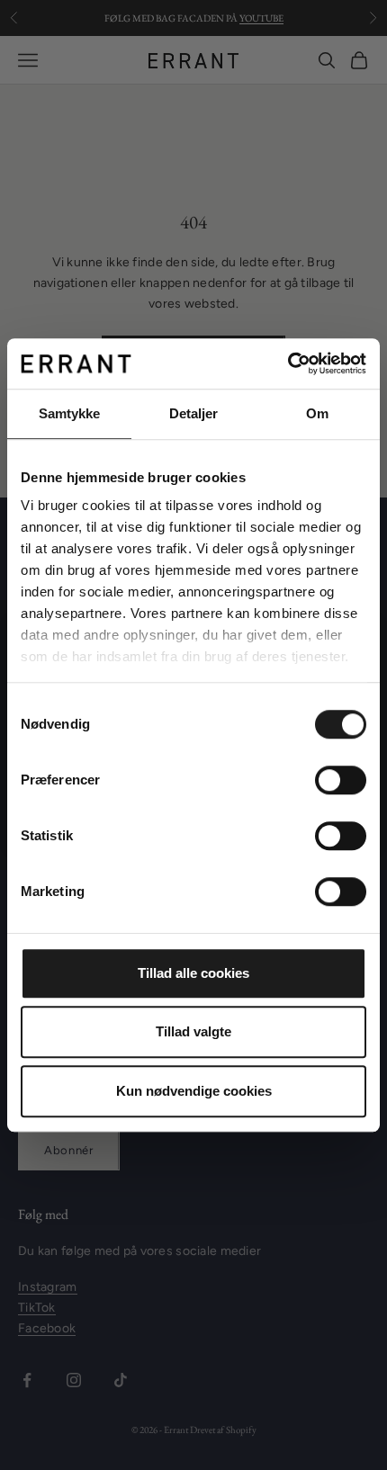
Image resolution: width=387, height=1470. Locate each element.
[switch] (340, 780)
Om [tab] (317, 413)
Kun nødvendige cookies (194, 1090)
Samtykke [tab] (70, 413)
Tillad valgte (193, 1031)
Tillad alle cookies (193, 973)
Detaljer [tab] (194, 413)
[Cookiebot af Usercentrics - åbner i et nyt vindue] (287, 363)
